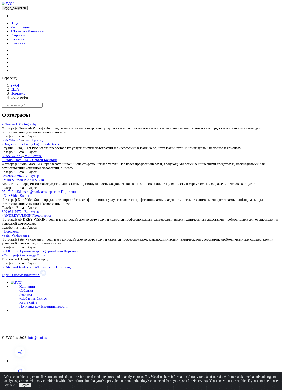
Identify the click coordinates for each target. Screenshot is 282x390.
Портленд (18, 93)
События (17, 39)
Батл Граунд (33, 140)
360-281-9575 (12, 140)
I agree (25, 385)
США (15, 89)
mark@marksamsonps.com (41, 192)
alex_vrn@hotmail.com (38, 267)
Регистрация (20, 27)
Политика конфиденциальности (43, 306)
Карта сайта (28, 302)
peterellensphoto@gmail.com (42, 251)
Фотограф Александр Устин (24, 255)
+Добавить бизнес (33, 298)
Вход (14, 23)
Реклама (25, 294)
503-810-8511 (11, 251)
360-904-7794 (12, 176)
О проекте (18, 35)
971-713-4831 (12, 192)
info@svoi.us (37, 338)
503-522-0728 (12, 156)
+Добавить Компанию (27, 31)
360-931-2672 (12, 211)
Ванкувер (31, 176)
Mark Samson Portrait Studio (23, 180)
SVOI (15, 85)
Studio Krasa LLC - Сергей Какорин (29, 160)
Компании (18, 43)
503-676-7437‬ (12, 267)
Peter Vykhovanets (16, 235)
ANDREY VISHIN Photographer (26, 215)
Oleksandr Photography (19, 124)
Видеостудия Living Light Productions (30, 144)
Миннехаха (33, 156)
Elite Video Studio (15, 196)
